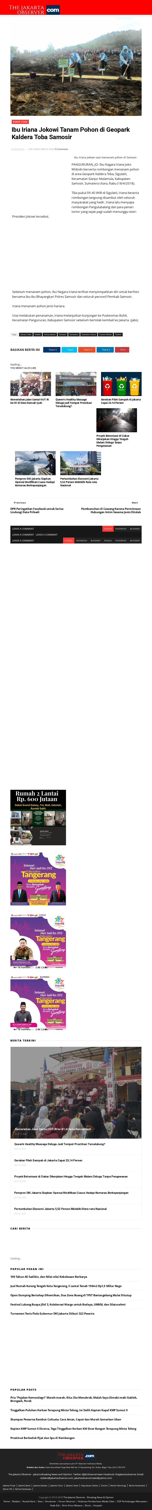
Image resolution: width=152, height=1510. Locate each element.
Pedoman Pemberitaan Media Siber (96, 1501)
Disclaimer (51, 1501)
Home (7, 1501)
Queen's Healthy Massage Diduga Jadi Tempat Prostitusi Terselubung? (74, 403)
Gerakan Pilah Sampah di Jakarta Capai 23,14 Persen (121, 401)
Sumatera (74, 334)
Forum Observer (67, 1501)
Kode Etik (55, 1505)
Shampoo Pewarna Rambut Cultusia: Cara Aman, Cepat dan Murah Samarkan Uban (65, 1419)
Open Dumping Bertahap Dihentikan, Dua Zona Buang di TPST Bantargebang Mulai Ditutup (71, 1295)
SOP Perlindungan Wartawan (132, 1501)
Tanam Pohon (105, 334)
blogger (135, 528)
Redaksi (16, 1501)
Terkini (118, 334)
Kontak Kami (29, 1501)
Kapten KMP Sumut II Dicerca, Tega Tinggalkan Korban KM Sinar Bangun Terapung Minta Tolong (73, 1428)
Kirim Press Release (72, 1505)
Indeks (38, 334)
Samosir (62, 334)
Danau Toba (20, 122)
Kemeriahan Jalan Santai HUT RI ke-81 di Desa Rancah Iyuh (29, 401)
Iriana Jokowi (50, 334)
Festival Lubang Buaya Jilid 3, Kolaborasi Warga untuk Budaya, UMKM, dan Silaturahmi (68, 1304)
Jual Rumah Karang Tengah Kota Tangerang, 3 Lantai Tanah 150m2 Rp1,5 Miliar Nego (65, 1286)
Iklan (40, 1501)
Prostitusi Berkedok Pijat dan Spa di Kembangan (42, 1438)
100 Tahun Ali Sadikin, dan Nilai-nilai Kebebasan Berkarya (48, 1277)
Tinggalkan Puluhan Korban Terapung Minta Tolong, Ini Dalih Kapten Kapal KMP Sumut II (69, 1410)
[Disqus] (76, 589)
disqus (108, 528)
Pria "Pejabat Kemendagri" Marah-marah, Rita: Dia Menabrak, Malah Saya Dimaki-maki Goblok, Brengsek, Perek (73, 1399)
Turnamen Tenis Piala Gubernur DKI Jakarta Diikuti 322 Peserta (52, 1313)
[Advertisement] (76, 254)
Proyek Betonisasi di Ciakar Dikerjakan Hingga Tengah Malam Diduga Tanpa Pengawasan (112, 440)
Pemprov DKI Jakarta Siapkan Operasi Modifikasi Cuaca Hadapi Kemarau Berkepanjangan (35, 482)
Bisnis (88, 1505)
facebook (120, 528)
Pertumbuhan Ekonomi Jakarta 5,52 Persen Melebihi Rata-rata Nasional (79, 482)
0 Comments (61, 149)
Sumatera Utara (89, 334)
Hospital (97, 1505)
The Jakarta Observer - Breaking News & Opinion (88, 1497)
